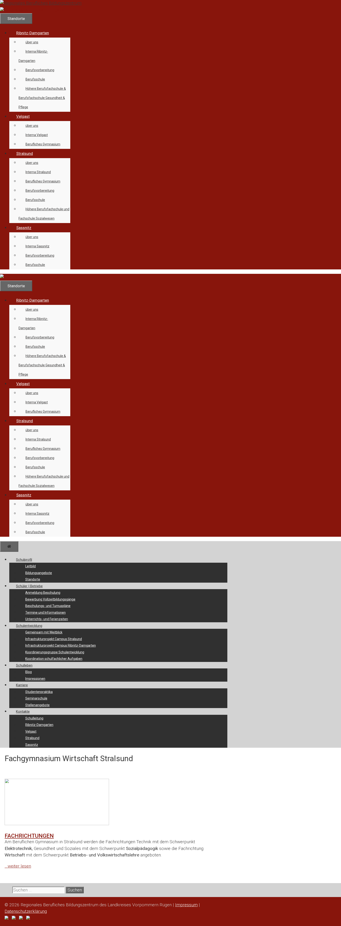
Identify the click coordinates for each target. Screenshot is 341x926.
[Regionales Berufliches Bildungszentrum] (37, 10)
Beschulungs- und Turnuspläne (48, 606)
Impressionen (35, 678)
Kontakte (23, 711)
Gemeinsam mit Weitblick (43, 632)
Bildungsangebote (38, 573)
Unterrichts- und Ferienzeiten (46, 619)
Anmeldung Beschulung (42, 592)
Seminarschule (36, 698)
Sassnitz (23, 227)
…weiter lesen (18, 866)
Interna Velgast (37, 135)
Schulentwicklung (29, 626)
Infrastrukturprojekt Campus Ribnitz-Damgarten (60, 645)
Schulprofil (24, 560)
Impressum (186, 904)
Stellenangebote (37, 705)
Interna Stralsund (38, 172)
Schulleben (24, 665)
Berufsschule (35, 79)
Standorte (32, 579)
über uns (32, 42)
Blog (28, 672)
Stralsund (24, 153)
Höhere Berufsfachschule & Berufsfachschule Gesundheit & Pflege (42, 98)
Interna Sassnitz (37, 246)
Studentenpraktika (39, 692)
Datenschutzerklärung (26, 911)
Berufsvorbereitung (40, 70)
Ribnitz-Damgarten (32, 33)
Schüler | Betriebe (29, 586)
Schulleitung (34, 718)
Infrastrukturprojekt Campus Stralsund (53, 639)
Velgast (23, 116)
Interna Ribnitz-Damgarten (33, 56)
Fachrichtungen (29, 836)
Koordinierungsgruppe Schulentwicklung (54, 652)
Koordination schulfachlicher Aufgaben (53, 659)
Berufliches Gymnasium (43, 144)
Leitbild (30, 566)
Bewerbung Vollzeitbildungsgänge (50, 599)
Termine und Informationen (45, 612)
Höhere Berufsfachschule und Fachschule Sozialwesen (44, 213)
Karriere (22, 685)
